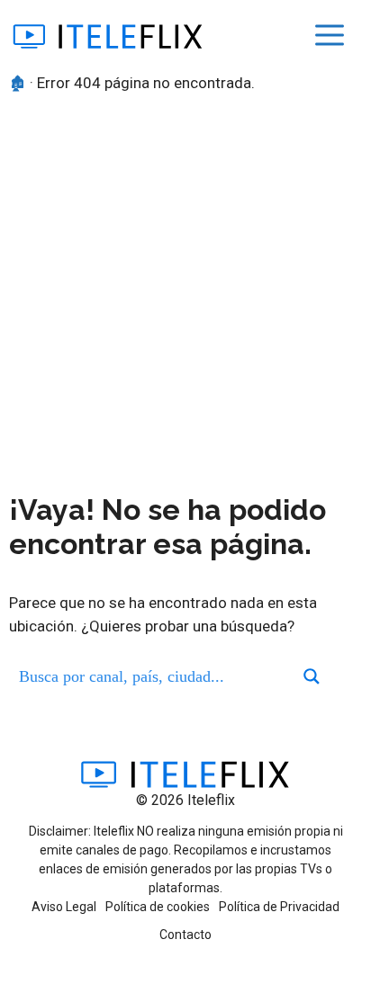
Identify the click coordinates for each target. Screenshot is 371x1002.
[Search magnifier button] (311, 676)
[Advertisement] (185, 298)
